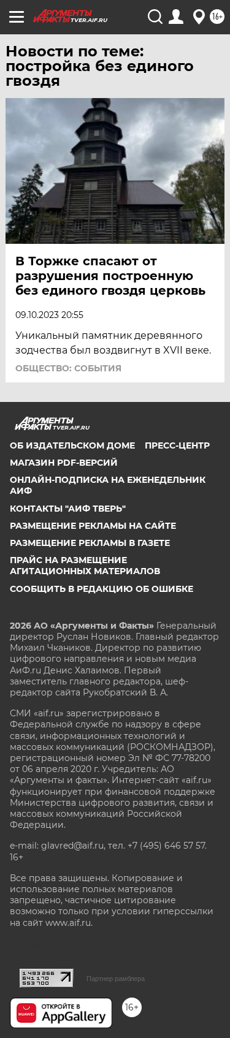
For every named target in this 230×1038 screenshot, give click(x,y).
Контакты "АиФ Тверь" (68, 508)
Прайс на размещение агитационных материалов (85, 566)
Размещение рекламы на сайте (93, 525)
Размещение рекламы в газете (90, 542)
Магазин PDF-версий (64, 462)
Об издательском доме (72, 445)
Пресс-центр (177, 445)
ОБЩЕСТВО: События (68, 368)
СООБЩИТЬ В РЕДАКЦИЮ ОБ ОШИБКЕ (101, 588)
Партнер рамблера (115, 978)
